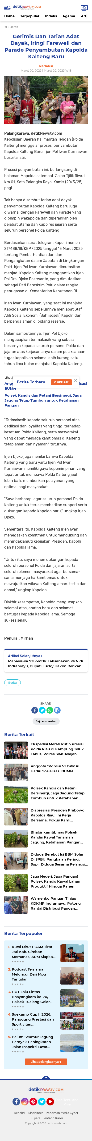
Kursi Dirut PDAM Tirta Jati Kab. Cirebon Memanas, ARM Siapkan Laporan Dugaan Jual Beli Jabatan (33, 951)
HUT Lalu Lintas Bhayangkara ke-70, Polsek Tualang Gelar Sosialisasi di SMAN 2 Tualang (31, 997)
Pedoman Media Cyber (62, 1113)
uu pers (34, 1118)
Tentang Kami (70, 1102)
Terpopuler (29, 16)
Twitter (44, 1107)
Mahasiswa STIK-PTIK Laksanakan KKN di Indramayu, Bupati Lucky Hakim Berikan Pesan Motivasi (45, 664)
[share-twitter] (42, 710)
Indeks (51, 16)
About (77, 1100)
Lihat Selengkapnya (45, 1061)
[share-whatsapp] (49, 710)
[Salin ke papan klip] (57, 710)
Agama (69, 16)
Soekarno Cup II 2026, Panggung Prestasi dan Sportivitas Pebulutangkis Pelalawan (33, 1019)
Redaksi (19, 1113)
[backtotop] (46, 1080)
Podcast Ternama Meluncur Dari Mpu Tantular (29, 974)
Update (62, 382)
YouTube (53, 1107)
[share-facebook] (34, 710)
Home (9, 16)
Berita (12, 682)
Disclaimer (35, 1113)
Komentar (48, 721)
